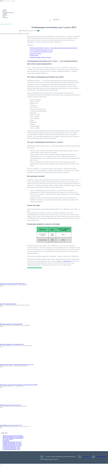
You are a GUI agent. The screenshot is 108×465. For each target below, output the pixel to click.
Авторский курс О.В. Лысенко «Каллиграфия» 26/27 (12, 283)
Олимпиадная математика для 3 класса (12, 444)
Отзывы (5, 13)
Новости (5, 15)
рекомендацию (66, 261)
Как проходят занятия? (35, 53)
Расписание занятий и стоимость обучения (40, 57)
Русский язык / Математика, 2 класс (11, 446)
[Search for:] (7, 0)
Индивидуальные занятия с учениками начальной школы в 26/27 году (16, 364)
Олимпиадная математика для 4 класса (12, 445)
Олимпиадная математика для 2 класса (12, 443)
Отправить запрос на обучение (34, 267)
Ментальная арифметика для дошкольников (13, 436)
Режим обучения (34, 55)
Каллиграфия (6, 440)
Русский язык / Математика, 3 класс (11, 448)
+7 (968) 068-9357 (86, 456)
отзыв (58, 261)
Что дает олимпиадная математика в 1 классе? (41, 51)
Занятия (5, 10)
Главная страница (4, 24)
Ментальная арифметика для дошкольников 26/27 (12, 344)
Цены (4, 11)
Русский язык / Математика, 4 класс (11, 449)
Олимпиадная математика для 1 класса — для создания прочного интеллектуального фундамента (53, 47)
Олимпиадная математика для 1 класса (12, 441)
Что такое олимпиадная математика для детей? (41, 49)
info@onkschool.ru (102, 456)
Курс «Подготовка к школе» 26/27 (8, 303)
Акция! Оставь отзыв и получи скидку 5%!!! (10, 405)
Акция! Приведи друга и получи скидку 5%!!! (11, 425)
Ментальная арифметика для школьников (13, 438)
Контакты (5, 17)
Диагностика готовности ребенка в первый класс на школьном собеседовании (18, 384)
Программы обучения (8, 12)
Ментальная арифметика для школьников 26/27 (11, 324)
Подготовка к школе (8, 439)
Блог (4, 16)
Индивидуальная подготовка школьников (13, 435)
